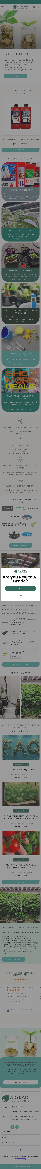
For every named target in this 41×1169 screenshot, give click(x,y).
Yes (20, 588)
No (21, 595)
